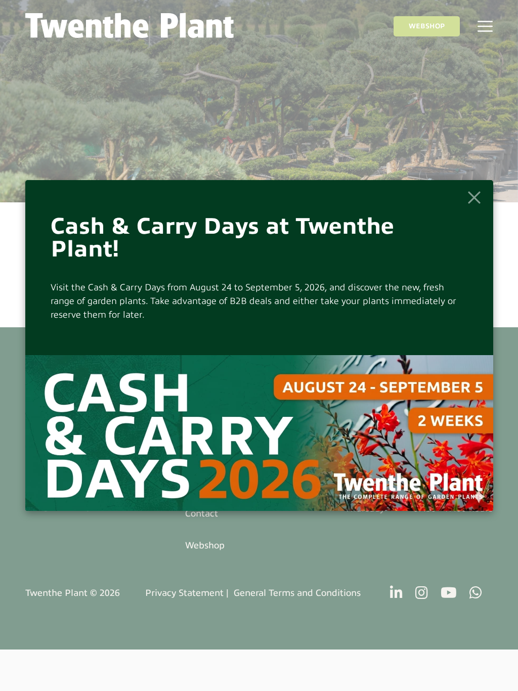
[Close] (474, 197)
